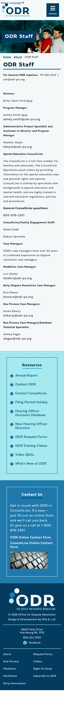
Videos (37, 661)
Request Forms (42, 654)
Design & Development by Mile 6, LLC (32, 619)
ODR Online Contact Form (30, 537)
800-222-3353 (32, 637)
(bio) (29, 101)
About (7, 654)
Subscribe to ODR (44, 676)
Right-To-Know (42, 669)
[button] (52, 10)
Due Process (11, 661)
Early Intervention (14, 683)
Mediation (9, 669)
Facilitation (10, 676)
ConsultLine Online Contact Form (31, 545)
